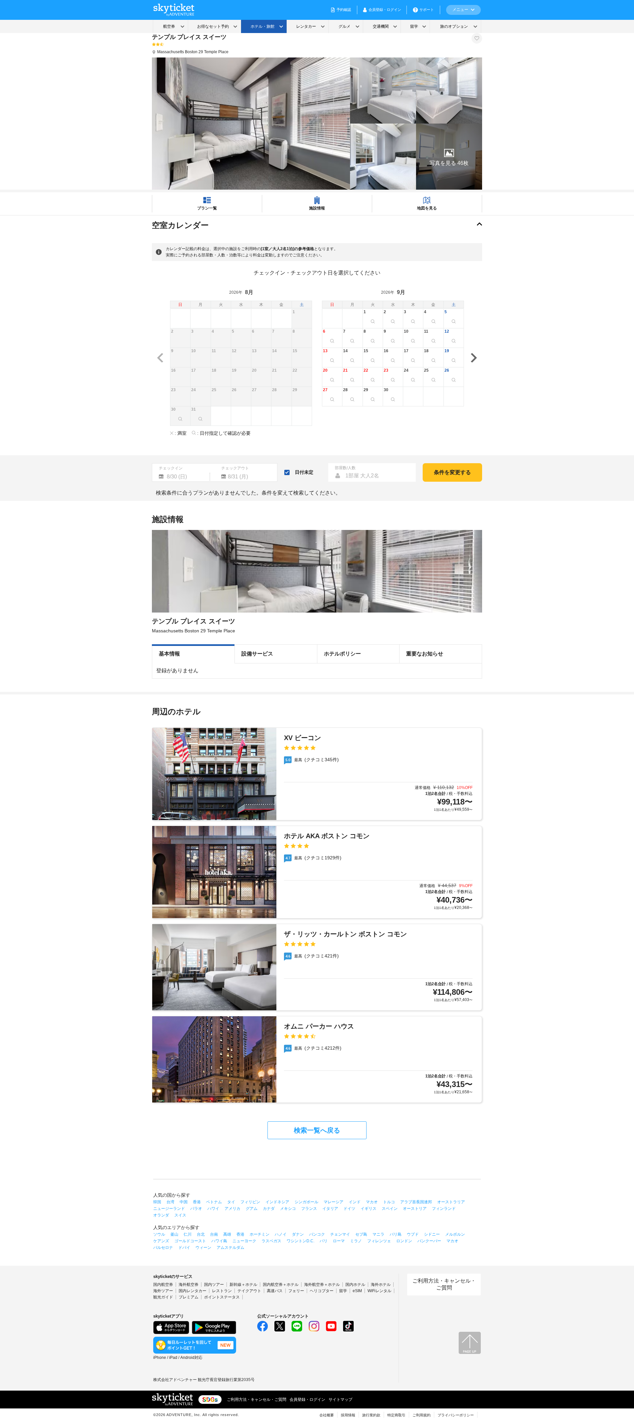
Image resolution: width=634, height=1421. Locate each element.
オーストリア (415, 1209)
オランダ (161, 1215)
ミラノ (356, 1241)
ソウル (159, 1234)
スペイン (390, 1209)
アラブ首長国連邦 (416, 1202)
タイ (231, 1202)
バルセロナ (163, 1248)
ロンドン (404, 1241)
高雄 (227, 1234)
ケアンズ (161, 1241)
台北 (201, 1234)
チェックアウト (235, 468)
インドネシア (277, 1202)
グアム (252, 1209)
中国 (184, 1202)
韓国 (157, 1202)
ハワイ (213, 1209)
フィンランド (444, 1209)
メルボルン (455, 1234)
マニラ (378, 1234)
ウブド (413, 1234)
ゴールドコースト (190, 1241)
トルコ (389, 1202)
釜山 (174, 1234)
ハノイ (281, 1234)
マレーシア (333, 1202)
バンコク (317, 1234)
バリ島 (396, 1234)
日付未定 (304, 472)
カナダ (269, 1209)
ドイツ (349, 1209)
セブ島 (361, 1234)
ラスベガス (271, 1241)
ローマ (339, 1241)
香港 (197, 1202)
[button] (449, 157)
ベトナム (214, 1202)
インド (355, 1202)
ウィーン (203, 1248)
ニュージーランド (169, 1209)
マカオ (372, 1202)
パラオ (196, 1209)
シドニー (432, 1234)
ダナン (298, 1234)
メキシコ (288, 1209)
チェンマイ (340, 1234)
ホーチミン (259, 1234)
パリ (324, 1241)
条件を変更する (452, 472)
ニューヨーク (244, 1241)
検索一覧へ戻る (317, 1130)
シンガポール (306, 1202)
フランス (309, 1209)
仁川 (188, 1234)
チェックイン (171, 468)
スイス (180, 1215)
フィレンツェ (379, 1241)
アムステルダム (230, 1248)
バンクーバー (429, 1241)
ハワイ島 (219, 1241)
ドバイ (184, 1248)
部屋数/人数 (345, 468)
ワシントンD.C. (300, 1241)
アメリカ (232, 1209)
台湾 (170, 1202)
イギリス (368, 1209)
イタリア (330, 1209)
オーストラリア (451, 1202)
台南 (214, 1234)
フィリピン (250, 1202)
